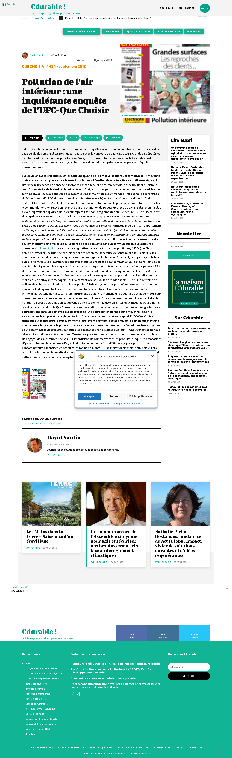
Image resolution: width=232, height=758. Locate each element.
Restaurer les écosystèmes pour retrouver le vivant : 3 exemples (187, 388)
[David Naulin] (25, 55)
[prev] (200, 18)
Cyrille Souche (99, 562)
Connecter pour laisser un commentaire (44, 423)
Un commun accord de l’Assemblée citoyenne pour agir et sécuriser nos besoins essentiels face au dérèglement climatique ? (188, 153)
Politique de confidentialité (127, 403)
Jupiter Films (33, 547)
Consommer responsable (138, 115)
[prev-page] (72, 694)
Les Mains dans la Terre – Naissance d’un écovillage (49, 536)
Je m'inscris (188, 676)
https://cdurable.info (58, 444)
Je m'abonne (189, 255)
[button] (152, 356)
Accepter (89, 396)
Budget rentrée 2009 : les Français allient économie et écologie (115, 663)
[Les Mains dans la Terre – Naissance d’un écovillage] (51, 504)
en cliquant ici (44, 248)
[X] (65, 455)
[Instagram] (54, 455)
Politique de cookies (99, 403)
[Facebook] (48, 455)
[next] (205, 18)
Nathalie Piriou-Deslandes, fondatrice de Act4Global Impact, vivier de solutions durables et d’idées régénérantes (187, 172)
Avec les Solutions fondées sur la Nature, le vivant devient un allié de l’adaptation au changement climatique (188, 374)
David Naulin (37, 55)
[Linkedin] (59, 455)
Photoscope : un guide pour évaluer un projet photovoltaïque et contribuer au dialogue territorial (115, 685)
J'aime (132, 626)
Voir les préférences (140, 396)
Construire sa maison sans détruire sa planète (103, 678)
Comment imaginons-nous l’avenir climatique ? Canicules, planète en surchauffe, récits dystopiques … (187, 208)
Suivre (226, 588)
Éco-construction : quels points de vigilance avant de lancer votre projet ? (189, 331)
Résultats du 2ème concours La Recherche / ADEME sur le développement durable (111, 671)
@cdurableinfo (19, 587)
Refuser (114, 396)
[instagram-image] (14, 610)
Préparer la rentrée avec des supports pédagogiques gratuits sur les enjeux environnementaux (188, 359)
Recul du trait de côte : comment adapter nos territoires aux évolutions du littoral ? (108, 18)
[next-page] (78, 694)
